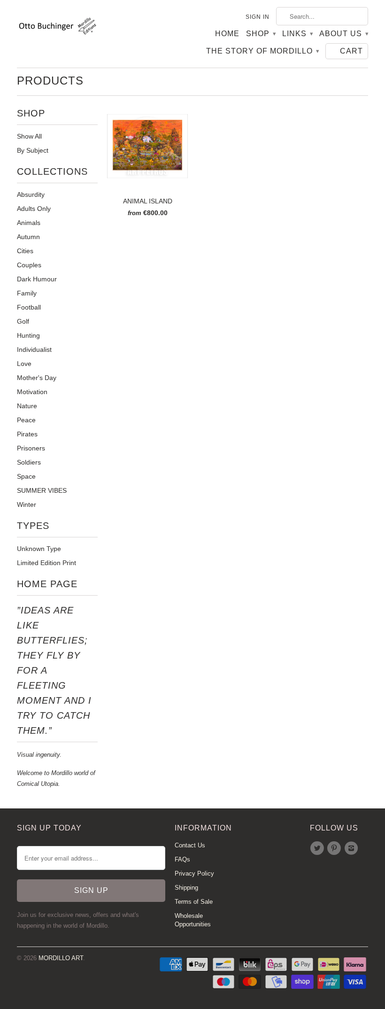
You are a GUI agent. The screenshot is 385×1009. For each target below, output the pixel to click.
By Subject (32, 150)
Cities (25, 251)
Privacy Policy (194, 873)
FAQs (182, 859)
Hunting (28, 335)
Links (297, 34)
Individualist (34, 349)
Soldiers (29, 462)
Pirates (27, 434)
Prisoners (31, 448)
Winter (26, 504)
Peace (26, 420)
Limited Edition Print (46, 563)
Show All (29, 136)
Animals (28, 222)
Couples (29, 265)
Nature (27, 406)
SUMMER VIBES (42, 490)
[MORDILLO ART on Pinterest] (335, 848)
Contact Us (190, 845)
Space (26, 476)
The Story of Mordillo (262, 51)
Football (29, 307)
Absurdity (31, 194)
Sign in (258, 17)
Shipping (186, 887)
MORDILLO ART (60, 958)
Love (24, 363)
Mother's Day (36, 377)
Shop (261, 34)
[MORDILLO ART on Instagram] (352, 848)
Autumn (28, 237)
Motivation (32, 392)
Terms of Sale (194, 901)
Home (227, 34)
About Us (343, 34)
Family (27, 293)
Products (50, 80)
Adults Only (34, 208)
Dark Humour (37, 279)
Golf (23, 321)
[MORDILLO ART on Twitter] (318, 848)
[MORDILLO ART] (57, 27)
